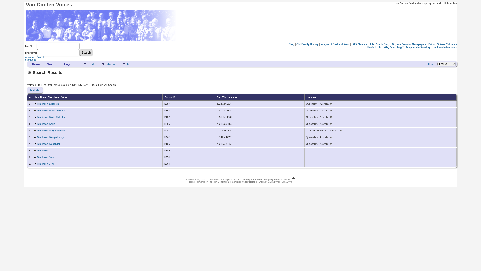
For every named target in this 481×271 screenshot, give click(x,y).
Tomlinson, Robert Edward (51, 110)
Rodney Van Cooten (252, 179)
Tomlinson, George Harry (50, 137)
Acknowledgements (445, 47)
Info (129, 64)
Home (36, 64)
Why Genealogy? (394, 47)
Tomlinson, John (45, 157)
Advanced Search (34, 57)
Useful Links (374, 47)
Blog (291, 44)
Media (110, 64)
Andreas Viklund (282, 179)
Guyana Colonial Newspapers (409, 44)
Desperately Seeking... (419, 47)
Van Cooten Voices (49, 5)
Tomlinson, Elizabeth (48, 104)
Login (68, 64)
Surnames (30, 60)
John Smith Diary (379, 44)
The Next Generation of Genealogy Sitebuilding (231, 182)
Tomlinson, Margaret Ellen (51, 130)
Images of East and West (335, 44)
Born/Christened (226, 97)
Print (431, 64)
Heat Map (35, 90)
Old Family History (307, 44)
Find (91, 64)
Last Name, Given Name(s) (49, 97)
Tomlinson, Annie (46, 124)
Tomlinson (42, 150)
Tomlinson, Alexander (48, 144)
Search (52, 64)
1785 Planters (359, 44)
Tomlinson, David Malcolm (51, 117)
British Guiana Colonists (442, 44)
